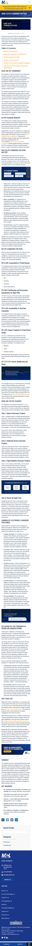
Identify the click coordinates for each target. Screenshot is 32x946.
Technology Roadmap (7, 908)
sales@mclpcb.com (8, 875)
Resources (4, 915)
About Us (3, 890)
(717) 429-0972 (7, 872)
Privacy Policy (10, 932)
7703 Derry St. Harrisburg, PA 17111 (7, 867)
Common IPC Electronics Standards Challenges (17, 63)
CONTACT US (19, 944)
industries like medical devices (20, 394)
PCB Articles (6, 842)
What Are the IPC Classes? (11, 60)
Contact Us (7, 880)
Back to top (16, 923)
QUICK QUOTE (6, 944)
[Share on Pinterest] (22, 820)
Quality (3, 904)
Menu (29, 945)
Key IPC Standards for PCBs (11, 57)
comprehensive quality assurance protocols (16, 721)
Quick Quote (4, 918)
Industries (4, 911)
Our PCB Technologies (7, 894)
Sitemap (3, 932)
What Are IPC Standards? (11, 51)
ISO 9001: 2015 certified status (13, 709)
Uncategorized (7, 845)
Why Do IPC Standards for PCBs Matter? (15, 54)
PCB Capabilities (5, 901)
